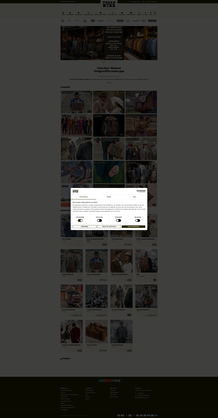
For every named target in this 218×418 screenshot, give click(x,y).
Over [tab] (134, 197)
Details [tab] (109, 197)
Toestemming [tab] (83, 197)
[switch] (99, 220)
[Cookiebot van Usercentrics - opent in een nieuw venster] (138, 191)
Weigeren (84, 226)
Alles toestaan (133, 226)
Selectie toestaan (109, 226)
